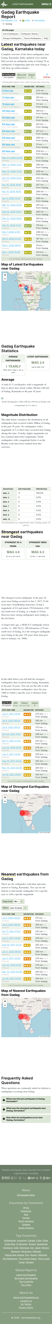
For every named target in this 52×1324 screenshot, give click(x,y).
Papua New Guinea (14, 1255)
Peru (27, 1255)
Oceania (26, 1224)
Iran (32, 1247)
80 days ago (8, 117)
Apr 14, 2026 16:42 (11, 191)
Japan (38, 1247)
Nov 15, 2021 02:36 (12, 767)
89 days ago (8, 124)
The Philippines (10, 1258)
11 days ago (8, 97)
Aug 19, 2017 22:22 (12, 761)
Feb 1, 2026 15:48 (11, 252)
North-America (26, 1221)
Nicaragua (26, 1251)
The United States (28, 1258)
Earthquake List (9, 20)
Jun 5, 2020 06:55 (11, 951)
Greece (32, 1244)
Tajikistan (42, 1255)
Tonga (21, 1262)
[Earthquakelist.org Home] (5, 4)
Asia (26, 1214)
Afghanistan (10, 1240)
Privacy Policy (26, 1307)
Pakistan (37, 1251)
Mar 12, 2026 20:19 (12, 205)
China (45, 1240)
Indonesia (24, 1247)
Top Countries (26, 1281)
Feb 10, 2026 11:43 (11, 225)
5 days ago (7, 90)
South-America (26, 1228)
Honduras (8, 1247)
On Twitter (26, 1304)
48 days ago (8, 110)
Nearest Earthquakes (32, 38)
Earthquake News (26, 1195)
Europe (26, 1217)
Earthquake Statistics (30, 33)
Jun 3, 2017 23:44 (11, 714)
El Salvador (22, 1244)
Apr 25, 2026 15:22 (12, 178)
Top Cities (26, 1285)
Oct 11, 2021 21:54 (11, 741)
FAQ (46, 38)
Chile (38, 1240)
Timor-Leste (44, 1258)
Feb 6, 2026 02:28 (11, 238)
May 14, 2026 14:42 (12, 171)
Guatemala (42, 1244)
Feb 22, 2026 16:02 (12, 218)
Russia (33, 1255)
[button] (26, 288)
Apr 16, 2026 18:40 (11, 184)
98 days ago (8, 131)
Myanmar (15, 1251)
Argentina (22, 1240)
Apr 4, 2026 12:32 (11, 198)
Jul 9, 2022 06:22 (11, 727)
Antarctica (26, 1211)
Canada (31, 1240)
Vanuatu (30, 1262)
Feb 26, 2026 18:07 (11, 211)
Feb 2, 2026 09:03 (11, 245)
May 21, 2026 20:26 (12, 157)
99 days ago (8, 151)
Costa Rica (9, 1244)
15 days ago (8, 104)
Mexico (45, 1247)
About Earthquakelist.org (26, 1297)
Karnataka (40, 20)
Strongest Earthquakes (12, 38)
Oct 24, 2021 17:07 (11, 734)
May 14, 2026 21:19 (11, 164)
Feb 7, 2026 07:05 (11, 232)
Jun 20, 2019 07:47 (11, 747)
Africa (26, 1207)
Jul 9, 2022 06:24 (11, 720)
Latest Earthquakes (22, 4)
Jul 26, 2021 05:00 (11, 774)
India (27, 20)
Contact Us (26, 1301)
